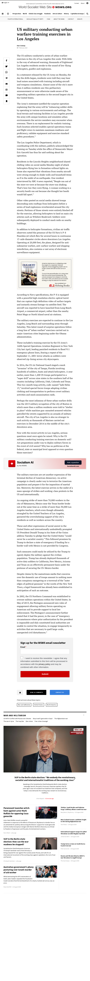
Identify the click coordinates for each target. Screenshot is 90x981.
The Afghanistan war (61, 718)
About (82, 3)
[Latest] (8, 14)
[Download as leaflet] (6, 89)
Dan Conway (21, 46)
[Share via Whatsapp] (6, 72)
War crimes (29, 721)
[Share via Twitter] (6, 66)
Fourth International (15, 19)
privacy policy (44, 664)
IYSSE (48, 19)
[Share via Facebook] (6, 60)
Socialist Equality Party (35, 19)
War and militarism (24, 705)
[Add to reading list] (6, 101)
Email (22, 647)
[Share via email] (6, 84)
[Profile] (87, 3)
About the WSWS (59, 19)
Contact (76, 3)
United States (38, 705)
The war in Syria (9, 721)
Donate (79, 19)
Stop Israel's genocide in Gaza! (43, 718)
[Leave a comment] (6, 95)
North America (51, 705)
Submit (45, 674)
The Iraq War (20, 721)
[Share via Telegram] (6, 78)
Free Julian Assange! (41, 721)
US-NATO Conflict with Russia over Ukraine (17, 718)
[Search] (87, 14)
